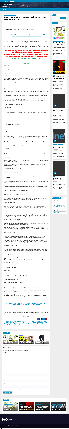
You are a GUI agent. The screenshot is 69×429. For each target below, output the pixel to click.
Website (4, 383)
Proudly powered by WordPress (7, 425)
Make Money (55, 144)
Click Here (20, 58)
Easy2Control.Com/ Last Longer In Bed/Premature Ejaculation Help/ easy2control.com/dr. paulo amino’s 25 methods (36, 322)
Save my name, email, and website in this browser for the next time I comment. (19, 389)
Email (4, 377)
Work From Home (60, 144)
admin (54, 212)
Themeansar (20, 425)
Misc (54, 176)
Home (4, 9)
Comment (5, 352)
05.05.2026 (56, 181)
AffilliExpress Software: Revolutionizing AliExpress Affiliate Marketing (59, 206)
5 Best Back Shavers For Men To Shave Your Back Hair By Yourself (26, 342)
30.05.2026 (56, 149)
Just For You (7, 5)
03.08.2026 (23, 409)
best (60, 46)
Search (53, 14)
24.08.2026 (56, 46)
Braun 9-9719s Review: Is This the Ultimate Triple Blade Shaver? (58, 112)
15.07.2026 (39, 409)
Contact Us (58, 200)
